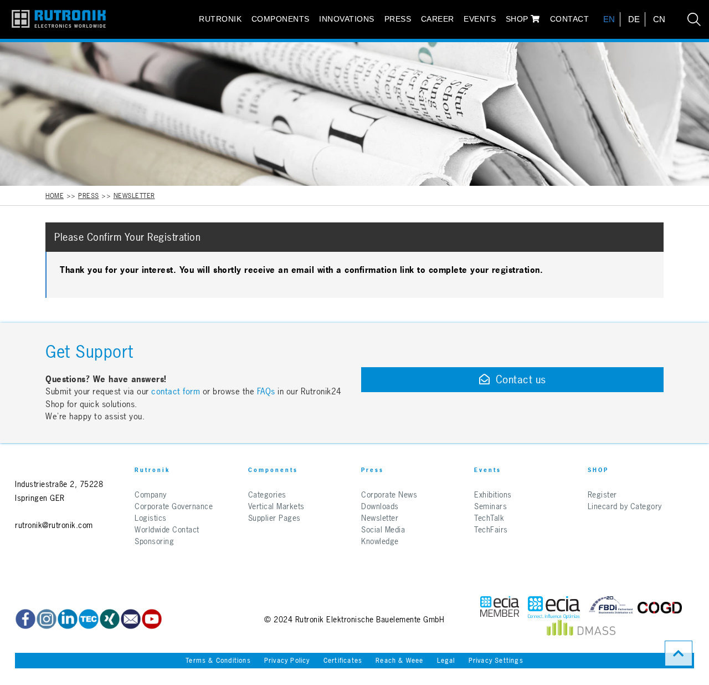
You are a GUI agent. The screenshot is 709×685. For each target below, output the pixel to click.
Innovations (346, 18)
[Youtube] (151, 619)
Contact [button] (569, 18)
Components (280, 18)
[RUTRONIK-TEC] (88, 619)
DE (634, 19)
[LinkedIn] (67, 619)
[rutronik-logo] (54, 19)
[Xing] (109, 619)
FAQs (267, 391)
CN (659, 19)
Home (54, 195)
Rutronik (220, 18)
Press (398, 18)
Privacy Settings (496, 660)
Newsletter (134, 195)
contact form (175, 391)
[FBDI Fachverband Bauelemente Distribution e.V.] (611, 607)
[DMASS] (581, 630)
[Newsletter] (130, 619)
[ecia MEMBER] (553, 607)
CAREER (437, 18)
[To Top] (678, 653)
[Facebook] (25, 619)
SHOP (518, 18)
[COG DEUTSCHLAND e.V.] (660, 607)
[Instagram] (46, 619)
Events (480, 18)
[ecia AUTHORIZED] (499, 607)
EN (609, 19)
